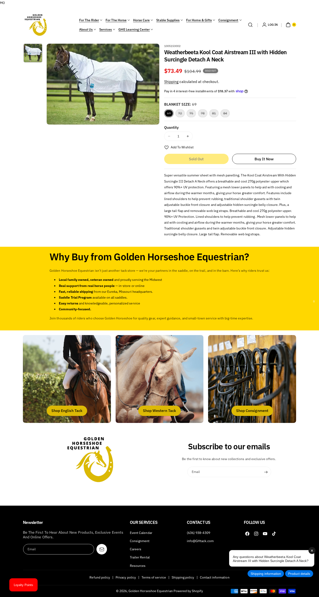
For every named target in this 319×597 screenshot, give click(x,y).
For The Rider (89, 20)
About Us (86, 29)
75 (192, 114)
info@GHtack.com (200, 541)
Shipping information (266, 574)
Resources (137, 566)
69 (170, 114)
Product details (299, 574)
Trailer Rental (140, 557)
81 (215, 114)
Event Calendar (141, 533)
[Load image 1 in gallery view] (33, 53)
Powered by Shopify (188, 591)
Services (105, 29)
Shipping (171, 81)
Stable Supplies (168, 20)
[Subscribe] (266, 472)
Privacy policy (126, 577)
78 (204, 114)
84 (226, 114)
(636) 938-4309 (198, 533)
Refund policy (99, 577)
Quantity (171, 127)
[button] (250, 24)
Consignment (228, 20)
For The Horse (116, 20)
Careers (135, 549)
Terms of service (154, 577)
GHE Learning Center (134, 29)
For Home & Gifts (199, 20)
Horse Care (141, 20)
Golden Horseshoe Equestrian (150, 591)
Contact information (215, 577)
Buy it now (264, 159)
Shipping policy (183, 577)
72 (181, 114)
